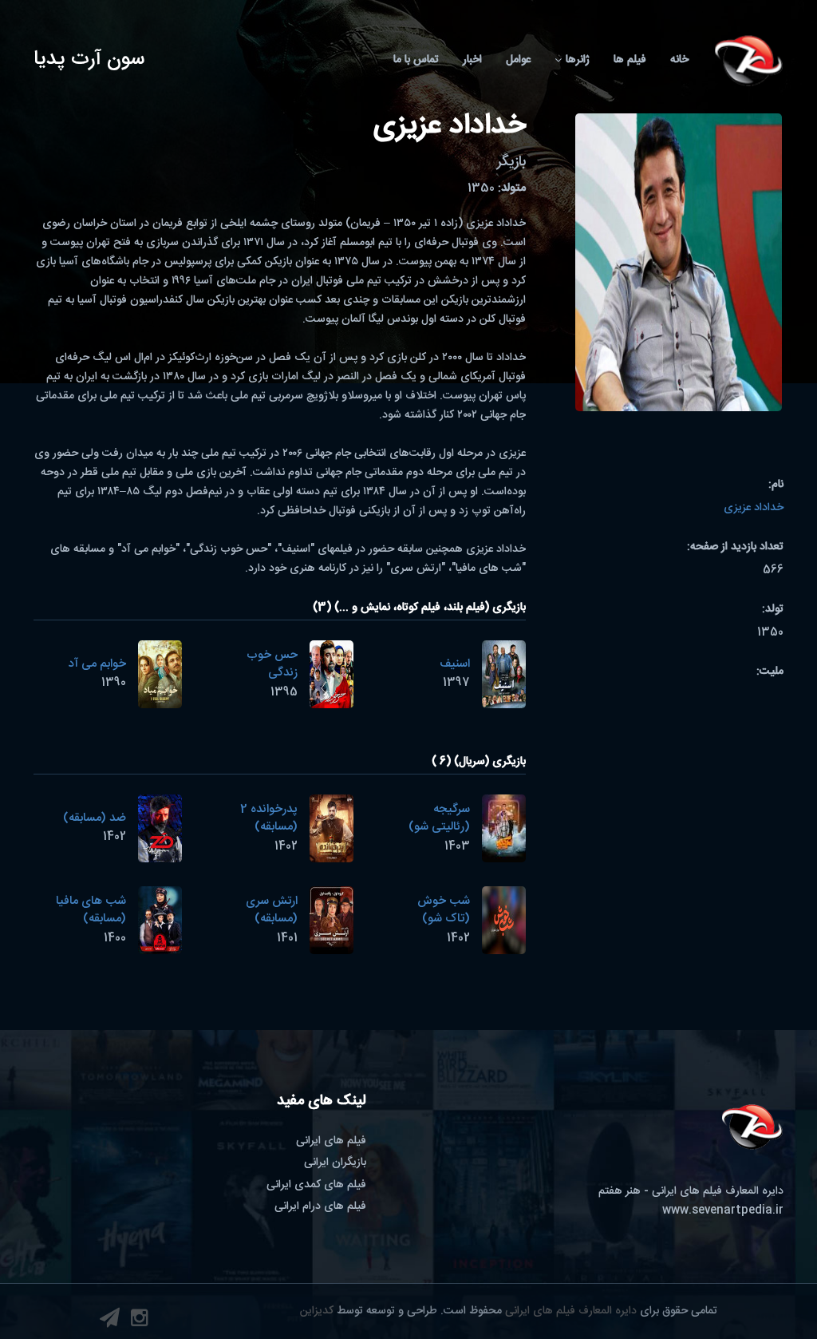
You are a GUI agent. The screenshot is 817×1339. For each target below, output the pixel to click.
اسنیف (455, 664)
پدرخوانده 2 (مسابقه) (269, 818)
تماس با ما (416, 59)
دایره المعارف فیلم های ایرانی (571, 1311)
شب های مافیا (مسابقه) (91, 910)
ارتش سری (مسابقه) (272, 910)
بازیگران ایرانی (335, 1162)
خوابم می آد (97, 664)
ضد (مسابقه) (94, 818)
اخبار (472, 59)
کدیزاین (317, 1311)
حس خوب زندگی (272, 664)
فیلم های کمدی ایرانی (316, 1184)
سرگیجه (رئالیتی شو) (439, 818)
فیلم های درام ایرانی (320, 1206)
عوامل (518, 59)
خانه (679, 59)
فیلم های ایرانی (331, 1141)
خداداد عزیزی (753, 507)
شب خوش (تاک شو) (443, 910)
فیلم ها (630, 59)
